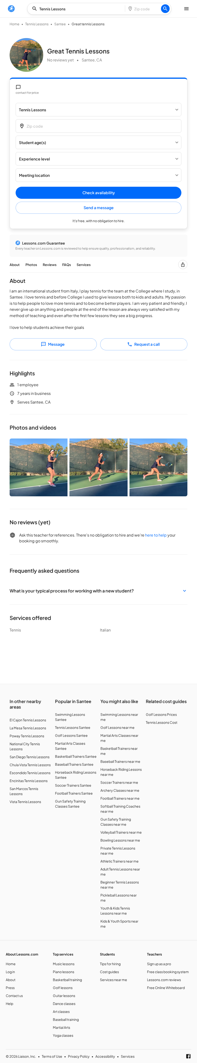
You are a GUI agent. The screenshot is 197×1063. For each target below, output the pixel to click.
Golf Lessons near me (117, 727)
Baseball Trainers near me (120, 761)
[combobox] (77, 8)
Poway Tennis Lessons (27, 736)
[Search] (165, 8)
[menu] (11, 8)
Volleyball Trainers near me (121, 832)
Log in (10, 972)
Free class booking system (168, 972)
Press (10, 987)
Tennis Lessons (37, 24)
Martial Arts (61, 1027)
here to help (156, 535)
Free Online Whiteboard (166, 987)
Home (14, 24)
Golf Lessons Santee (71, 735)
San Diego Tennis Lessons (29, 757)
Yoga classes (63, 1035)
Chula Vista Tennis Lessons (30, 765)
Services (84, 264)
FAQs (66, 264)
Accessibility (105, 1056)
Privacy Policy (79, 1056)
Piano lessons (63, 972)
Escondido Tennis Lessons (30, 773)
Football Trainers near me (120, 798)
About (15, 264)
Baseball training (66, 1019)
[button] (98, 591)
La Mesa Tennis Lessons (28, 728)
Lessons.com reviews (164, 979)
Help (9, 1003)
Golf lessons (63, 987)
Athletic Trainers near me (119, 861)
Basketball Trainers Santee (76, 756)
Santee (60, 24)
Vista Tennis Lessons (25, 801)
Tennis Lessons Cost (161, 722)
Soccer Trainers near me (119, 782)
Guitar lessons (64, 995)
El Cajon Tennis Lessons (28, 720)
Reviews (49, 264)
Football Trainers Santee (74, 793)
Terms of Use (52, 1056)
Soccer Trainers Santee (73, 785)
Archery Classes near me (119, 790)
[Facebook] (188, 1056)
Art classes (61, 1011)
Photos (31, 264)
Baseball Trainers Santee (74, 764)
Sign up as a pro (159, 964)
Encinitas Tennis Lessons (29, 780)
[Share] (182, 264)
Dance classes (64, 1003)
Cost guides (109, 972)
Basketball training (67, 979)
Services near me (113, 979)
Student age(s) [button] (32, 142)
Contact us (14, 995)
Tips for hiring (110, 964)
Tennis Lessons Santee (72, 727)
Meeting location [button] (34, 175)
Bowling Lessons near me (120, 840)
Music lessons (63, 964)
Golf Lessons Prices (161, 714)
